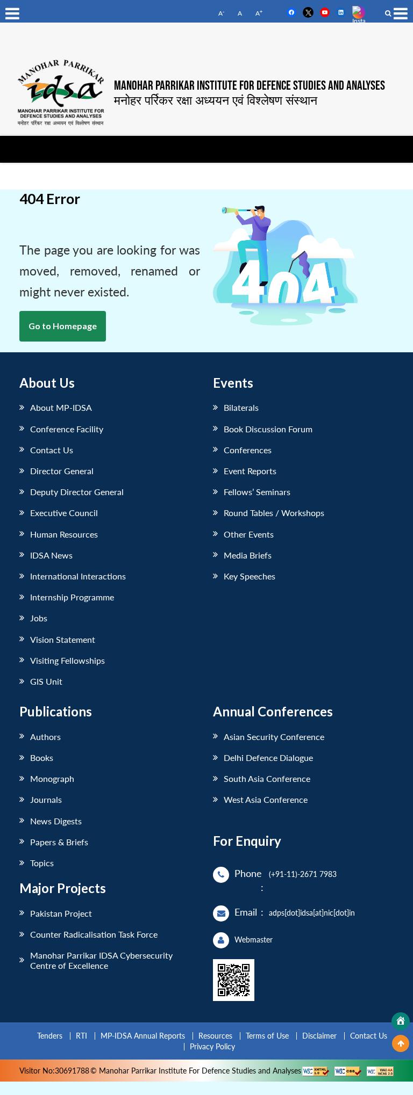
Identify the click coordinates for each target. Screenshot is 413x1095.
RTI (81, 1035)
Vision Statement (62, 639)
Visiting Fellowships (67, 660)
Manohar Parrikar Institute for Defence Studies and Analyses (249, 86)
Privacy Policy (212, 1046)
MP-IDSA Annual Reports (143, 1035)
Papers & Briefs (59, 842)
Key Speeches (249, 576)
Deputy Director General (77, 492)
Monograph (52, 778)
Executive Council (64, 512)
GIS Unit (46, 681)
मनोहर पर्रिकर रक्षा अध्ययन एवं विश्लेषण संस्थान (215, 100)
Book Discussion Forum (268, 429)
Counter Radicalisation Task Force (94, 934)
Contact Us (51, 450)
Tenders (49, 1035)
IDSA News (51, 555)
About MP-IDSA (61, 407)
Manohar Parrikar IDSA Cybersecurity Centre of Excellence (101, 960)
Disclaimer (319, 1035)
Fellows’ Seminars (257, 492)
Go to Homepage (63, 326)
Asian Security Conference (274, 736)
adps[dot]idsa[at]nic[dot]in (312, 912)
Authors (45, 736)
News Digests (56, 821)
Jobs (38, 618)
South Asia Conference (267, 778)
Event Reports (250, 471)
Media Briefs (248, 555)
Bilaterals (241, 407)
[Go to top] (400, 1043)
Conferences (248, 450)
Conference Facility (66, 429)
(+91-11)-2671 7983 (303, 874)
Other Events (249, 534)
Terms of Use (267, 1035)
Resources (215, 1035)
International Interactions (78, 576)
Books (41, 757)
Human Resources (64, 534)
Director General (62, 471)
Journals (46, 799)
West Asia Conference (266, 799)
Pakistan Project (61, 913)
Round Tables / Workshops (274, 512)
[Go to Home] (400, 1021)
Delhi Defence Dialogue (268, 757)
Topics (42, 863)
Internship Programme (72, 597)
